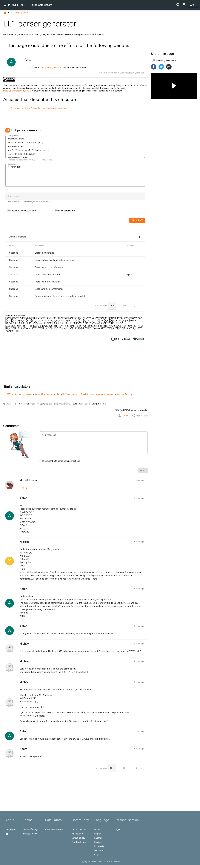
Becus (9, 404)
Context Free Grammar (62, 404)
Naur (81, 404)
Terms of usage (30, 829)
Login (193, 5)
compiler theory (29, 404)
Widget (138, 339)
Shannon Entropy (124, 394)
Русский (98, 850)
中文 (96, 855)
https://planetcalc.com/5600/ (17, 90)
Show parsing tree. (67, 210)
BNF (15, 404)
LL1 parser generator (20, 12)
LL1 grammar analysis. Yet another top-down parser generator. (38, 108)
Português (99, 846)
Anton (125, 415)
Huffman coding (69, 394)
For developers (79, 842)
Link (115, 339)
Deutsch (98, 829)
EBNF (75, 404)
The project (10, 829)
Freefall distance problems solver (97, 394)
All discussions (79, 829)
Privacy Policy (30, 833)
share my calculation (166, 60)
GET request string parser (19, 394)
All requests (77, 833)
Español (98, 838)
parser (87, 404)
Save (126, 339)
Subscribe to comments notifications (62, 461)
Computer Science (44, 404)
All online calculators (55, 829)
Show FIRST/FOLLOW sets (23, 210)
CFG (20, 404)
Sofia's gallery (78, 838)
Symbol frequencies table (46, 394)
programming (99, 403)
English (97, 833)
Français (98, 842)
